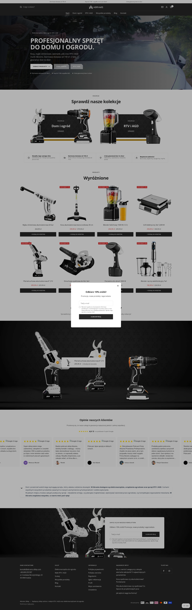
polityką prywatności (99, 310)
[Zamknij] (118, 285)
